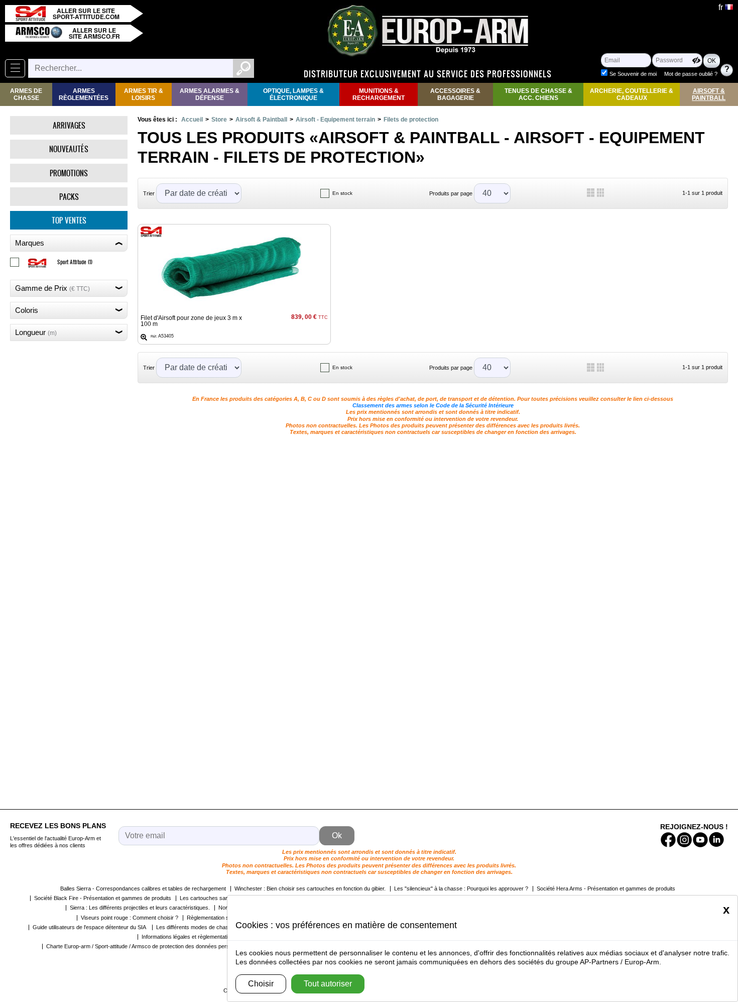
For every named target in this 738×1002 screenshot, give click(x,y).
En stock (342, 193)
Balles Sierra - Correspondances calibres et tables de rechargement (143, 888)
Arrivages (69, 125)
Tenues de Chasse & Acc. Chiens (538, 94)
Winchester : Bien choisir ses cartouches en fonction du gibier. (310, 888)
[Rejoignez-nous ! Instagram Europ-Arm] (684, 840)
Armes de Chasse (26, 94)
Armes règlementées (83, 94)
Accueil (192, 119)
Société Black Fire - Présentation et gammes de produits (102, 898)
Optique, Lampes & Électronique (293, 94)
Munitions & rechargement (378, 94)
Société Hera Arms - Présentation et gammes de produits (606, 888)
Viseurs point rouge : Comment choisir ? (129, 917)
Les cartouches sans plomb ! (215, 898)
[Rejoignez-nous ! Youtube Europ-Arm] (700, 840)
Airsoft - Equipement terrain (335, 119)
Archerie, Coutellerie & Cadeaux (631, 94)
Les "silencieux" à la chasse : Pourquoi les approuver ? (461, 888)
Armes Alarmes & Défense (209, 94)
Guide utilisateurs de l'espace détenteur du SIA (90, 927)
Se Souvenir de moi (633, 74)
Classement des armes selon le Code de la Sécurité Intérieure (433, 405)
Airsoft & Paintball (708, 94)
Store (219, 119)
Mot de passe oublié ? (690, 74)
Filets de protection (411, 119)
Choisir (261, 983)
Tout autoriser (328, 983)
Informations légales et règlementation (187, 936)
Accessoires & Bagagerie (455, 94)
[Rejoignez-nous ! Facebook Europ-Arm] (668, 840)
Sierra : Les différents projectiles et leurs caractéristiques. (140, 907)
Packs (69, 196)
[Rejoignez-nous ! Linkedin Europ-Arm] (716, 840)
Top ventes (69, 220)
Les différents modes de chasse (195, 927)
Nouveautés (68, 149)
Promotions (69, 173)
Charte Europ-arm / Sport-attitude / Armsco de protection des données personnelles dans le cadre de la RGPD (180, 946)
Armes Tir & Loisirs (143, 94)
